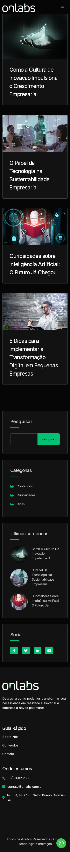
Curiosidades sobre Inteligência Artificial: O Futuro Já (46, 600)
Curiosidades (26, 495)
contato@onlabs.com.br (25, 787)
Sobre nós (10, 737)
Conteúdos (25, 486)
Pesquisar (21, 421)
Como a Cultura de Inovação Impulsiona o (45, 553)
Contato (8, 754)
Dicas (21, 504)
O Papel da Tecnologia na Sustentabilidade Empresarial (43, 577)
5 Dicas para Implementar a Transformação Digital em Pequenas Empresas (33, 357)
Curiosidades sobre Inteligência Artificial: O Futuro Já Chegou (34, 264)
